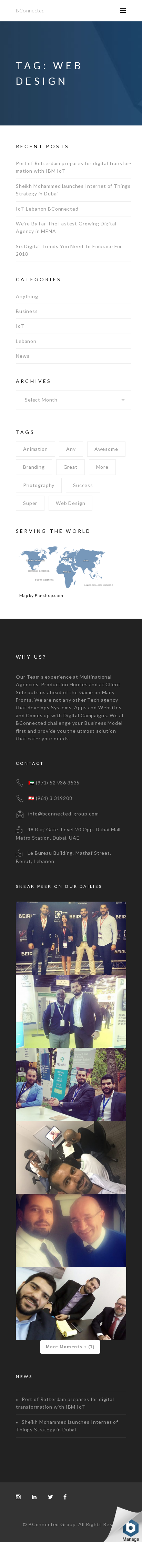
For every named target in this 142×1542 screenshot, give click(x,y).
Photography (38, 485)
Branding (34, 467)
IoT (20, 326)
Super (30, 503)
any (71, 449)
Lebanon (26, 341)
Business (27, 311)
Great (70, 467)
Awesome (106, 449)
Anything (27, 296)
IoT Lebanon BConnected (47, 209)
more (102, 467)
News (22, 356)
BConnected (30, 10)
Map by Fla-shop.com (41, 595)
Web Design (70, 503)
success (83, 485)
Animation (35, 449)
